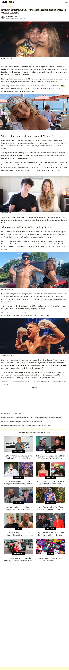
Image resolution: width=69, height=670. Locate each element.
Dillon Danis (37, 69)
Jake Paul (16, 67)
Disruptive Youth (33, 162)
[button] (66, 2)
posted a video (46, 375)
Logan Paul (44, 67)
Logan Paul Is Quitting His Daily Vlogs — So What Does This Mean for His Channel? (26, 425)
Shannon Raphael (13, 16)
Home (2, 6)
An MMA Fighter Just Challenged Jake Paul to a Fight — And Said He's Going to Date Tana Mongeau (31, 417)
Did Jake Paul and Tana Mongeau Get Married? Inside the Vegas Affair (22, 421)
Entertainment (10, 6)
